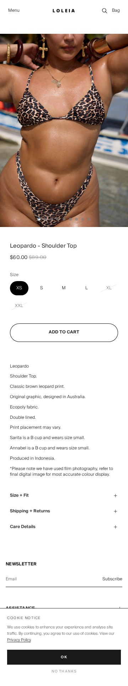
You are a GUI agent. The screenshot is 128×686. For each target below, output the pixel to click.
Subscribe (112, 579)
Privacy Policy (19, 640)
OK (64, 657)
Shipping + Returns (30, 511)
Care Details (23, 527)
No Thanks (64, 671)
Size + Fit (19, 495)
